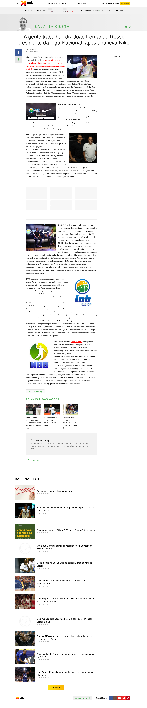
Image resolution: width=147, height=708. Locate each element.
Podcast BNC (76, 342)
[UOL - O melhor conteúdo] (26, 3)
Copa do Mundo (106, 10)
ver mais (54, 687)
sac (103, 3)
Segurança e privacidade (93, 704)
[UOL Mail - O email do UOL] (109, 3)
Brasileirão (96, 10)
